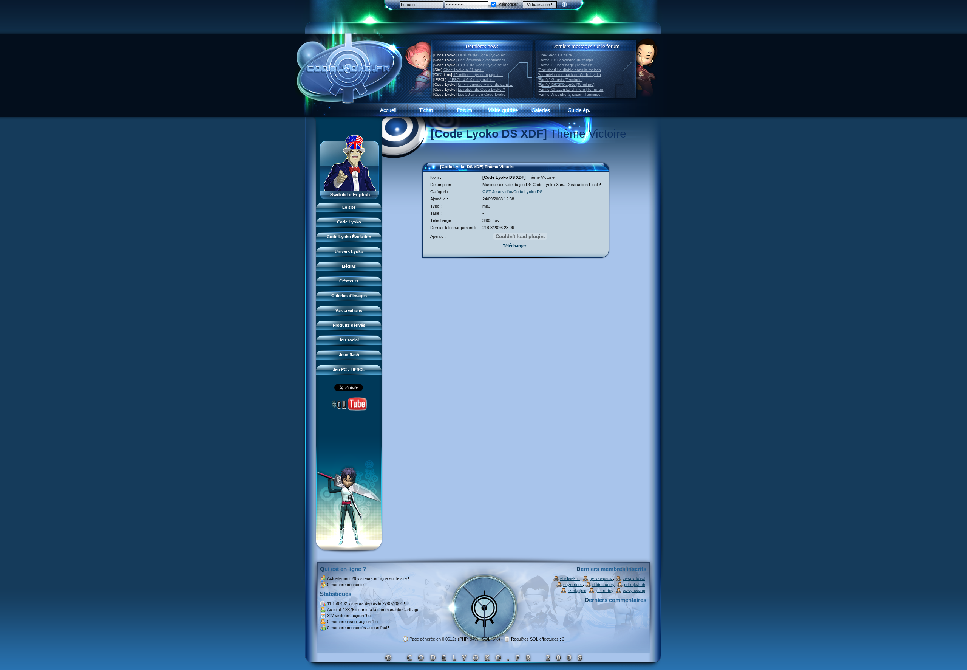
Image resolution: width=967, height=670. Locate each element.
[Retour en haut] (430, 170)
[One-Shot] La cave (555, 55)
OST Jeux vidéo (497, 191)
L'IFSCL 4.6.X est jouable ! (471, 80)
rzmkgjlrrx (577, 590)
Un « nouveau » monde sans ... (485, 84)
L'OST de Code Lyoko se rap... (485, 65)
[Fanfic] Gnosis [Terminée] (560, 80)
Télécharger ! (516, 245)
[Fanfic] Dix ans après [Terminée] (566, 84)
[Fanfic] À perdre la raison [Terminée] (570, 94)
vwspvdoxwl (634, 578)
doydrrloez (573, 584)
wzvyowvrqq (634, 590)
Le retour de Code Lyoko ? (481, 89)
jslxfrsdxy (604, 590)
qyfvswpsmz (601, 578)
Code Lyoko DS (527, 191)
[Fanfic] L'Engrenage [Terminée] (565, 65)
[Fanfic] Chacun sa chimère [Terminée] (571, 89)
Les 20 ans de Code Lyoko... (483, 94)
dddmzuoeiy (603, 584)
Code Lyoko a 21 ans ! (463, 70)
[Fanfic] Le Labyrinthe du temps (565, 60)
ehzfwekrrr (570, 578)
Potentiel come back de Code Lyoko (569, 75)
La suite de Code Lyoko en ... (484, 55)
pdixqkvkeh (634, 584)
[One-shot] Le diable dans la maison (569, 70)
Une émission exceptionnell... (483, 60)
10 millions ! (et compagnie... (478, 75)
